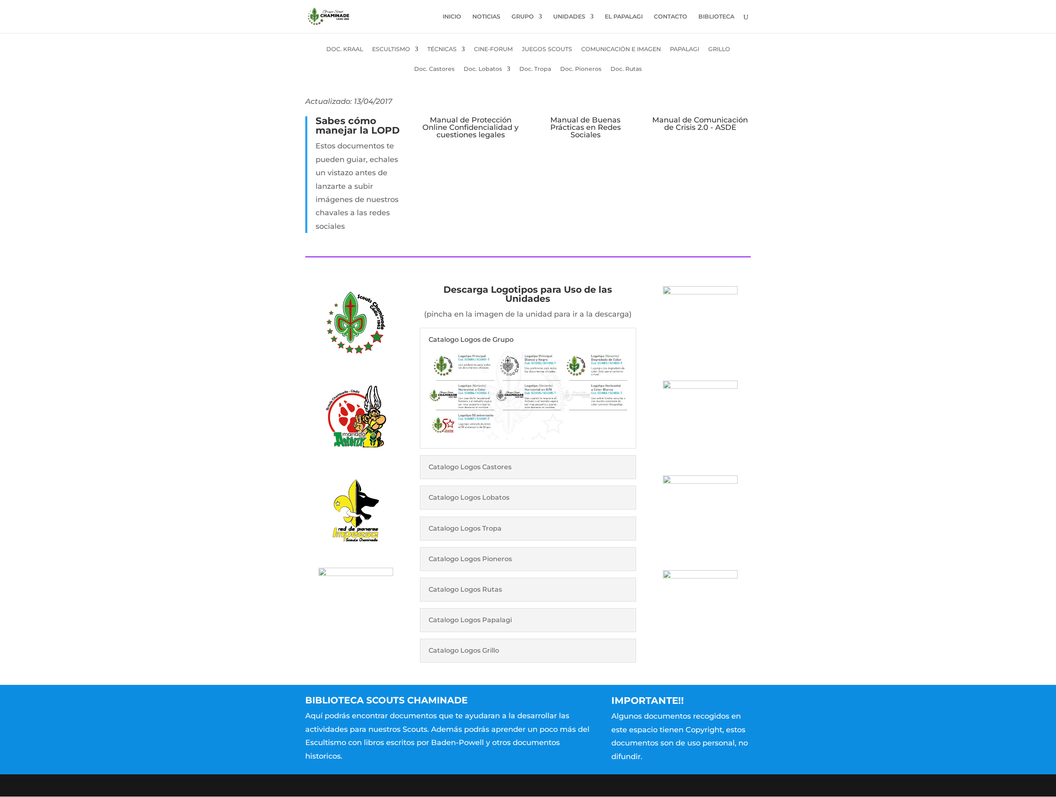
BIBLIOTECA (716, 17)
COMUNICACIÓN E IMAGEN (621, 49)
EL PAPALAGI (624, 17)
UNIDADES (569, 17)
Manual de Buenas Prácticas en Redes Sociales (585, 127)
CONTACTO (670, 17)
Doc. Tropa (535, 69)
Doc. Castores (434, 69)
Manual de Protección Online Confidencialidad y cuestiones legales (470, 127)
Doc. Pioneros (580, 69)
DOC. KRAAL (344, 49)
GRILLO (719, 49)
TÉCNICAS (442, 49)
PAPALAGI (684, 49)
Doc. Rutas (626, 69)
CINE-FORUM (493, 49)
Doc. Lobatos (483, 69)
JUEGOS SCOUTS (547, 49)
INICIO (452, 17)
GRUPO (523, 17)
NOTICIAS (486, 17)
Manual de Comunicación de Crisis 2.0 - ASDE (700, 123)
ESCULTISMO (391, 49)
